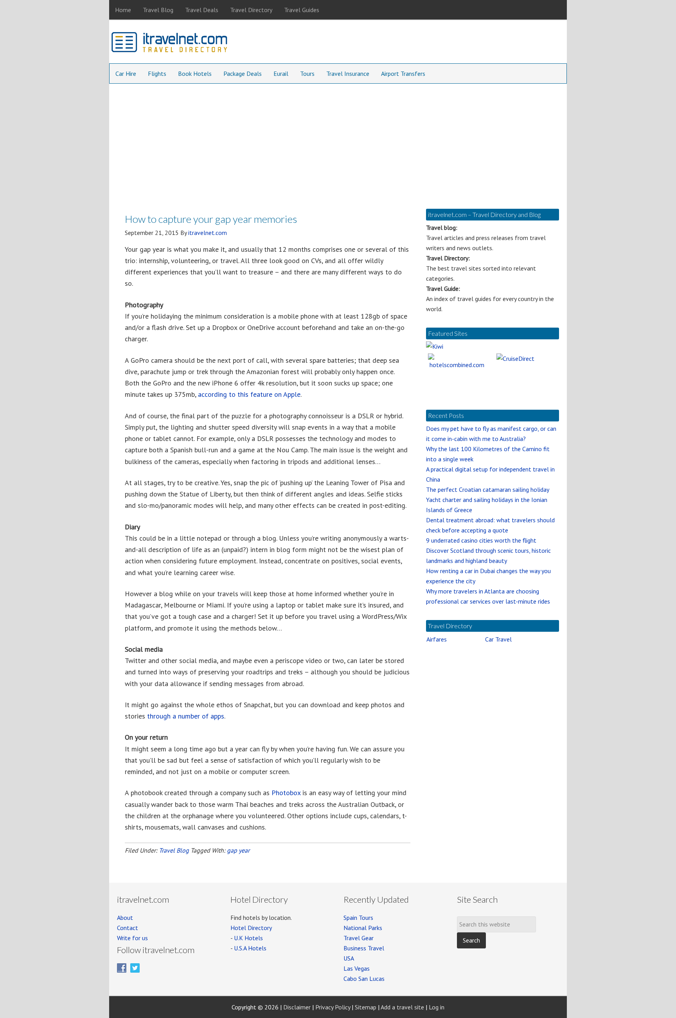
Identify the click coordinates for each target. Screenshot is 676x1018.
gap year (238, 850)
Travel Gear (358, 938)
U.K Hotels (248, 938)
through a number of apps (185, 716)
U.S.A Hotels (250, 948)
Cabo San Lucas (364, 978)
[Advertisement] (338, 142)
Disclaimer (297, 1007)
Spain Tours (358, 917)
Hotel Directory (251, 928)
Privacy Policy (332, 1007)
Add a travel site (402, 1007)
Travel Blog (174, 850)
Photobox (285, 792)
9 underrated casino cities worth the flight (481, 540)
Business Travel (363, 948)
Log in (436, 1007)
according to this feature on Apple (249, 394)
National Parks (362, 928)
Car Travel (498, 639)
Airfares (436, 639)
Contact (127, 928)
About (125, 917)
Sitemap (365, 1007)
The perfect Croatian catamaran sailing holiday (487, 489)
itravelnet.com (169, 43)
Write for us (132, 938)
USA (348, 958)
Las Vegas (356, 968)
